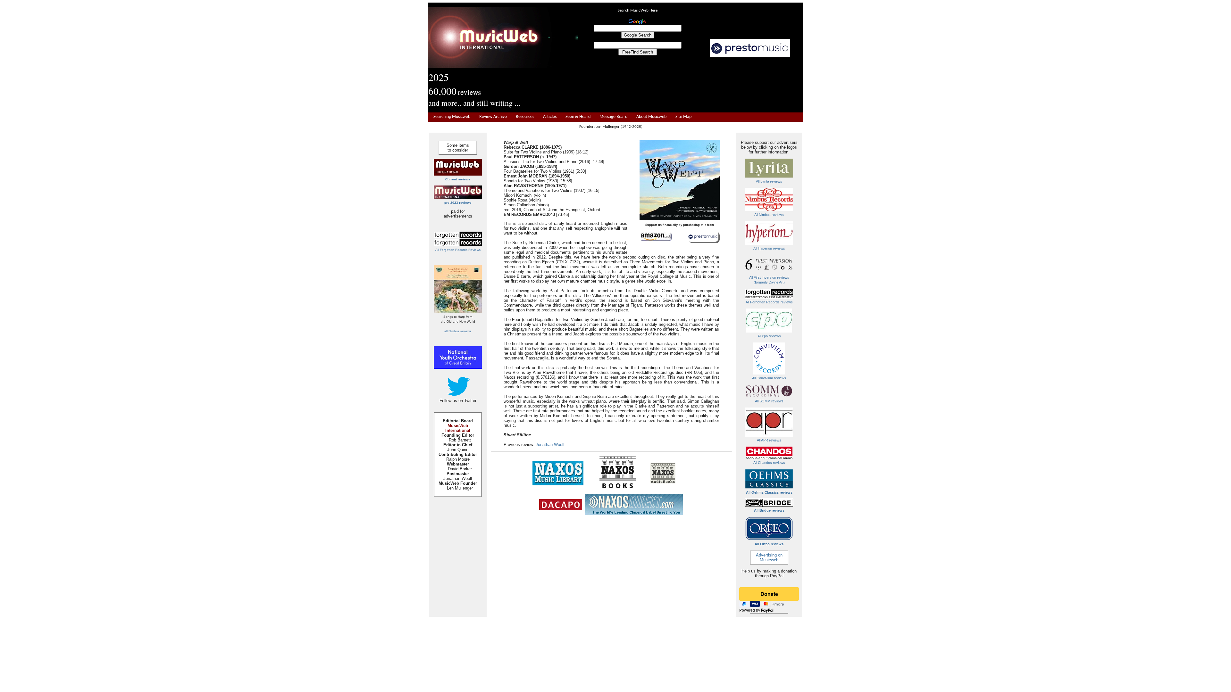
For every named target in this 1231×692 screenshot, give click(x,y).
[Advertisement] (691, 85)
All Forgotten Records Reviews (458, 249)
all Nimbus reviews (457, 331)
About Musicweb (651, 116)
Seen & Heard (577, 116)
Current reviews (457, 179)
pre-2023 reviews (458, 202)
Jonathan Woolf (550, 444)
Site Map (683, 116)
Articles (550, 116)
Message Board (613, 116)
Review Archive (493, 116)
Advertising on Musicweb (769, 557)
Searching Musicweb (451, 116)
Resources (525, 116)
